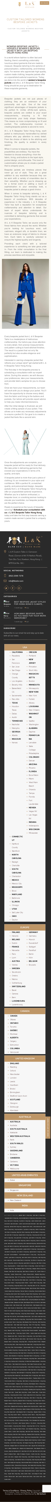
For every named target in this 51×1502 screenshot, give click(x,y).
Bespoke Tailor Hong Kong (22, 1383)
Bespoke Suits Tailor (12, 1336)
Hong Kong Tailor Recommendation (34, 1319)
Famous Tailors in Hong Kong (27, 1291)
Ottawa (13, 1020)
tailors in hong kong (40, 1229)
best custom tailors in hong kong (15, 1243)
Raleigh (15, 862)
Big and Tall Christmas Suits (38, 1445)
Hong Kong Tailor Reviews (19, 1426)
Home (24, 26)
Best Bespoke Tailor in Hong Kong (20, 1358)
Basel (14, 990)
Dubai (12, 1180)
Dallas (14, 714)
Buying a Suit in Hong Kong (18, 1361)
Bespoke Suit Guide (18, 1302)
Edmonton (14, 1045)
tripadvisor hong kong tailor (16, 1249)
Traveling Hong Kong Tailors (25, 1378)
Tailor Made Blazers (16, 1468)
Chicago (15, 905)
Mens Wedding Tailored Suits (24, 1316)
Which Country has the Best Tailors (32, 1308)
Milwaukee (33, 833)
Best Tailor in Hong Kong (36, 1397)
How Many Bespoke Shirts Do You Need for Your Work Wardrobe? (30, 615)
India (12, 1210)
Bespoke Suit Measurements (26, 1448)
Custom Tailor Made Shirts (29, 1403)
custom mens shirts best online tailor (27, 1223)
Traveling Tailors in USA (39, 1378)
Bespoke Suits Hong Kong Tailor (31, 1406)
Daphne (32, 732)
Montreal (13, 1034)
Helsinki (15, 936)
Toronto (13, 1027)
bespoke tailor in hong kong (25, 1235)
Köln (31, 958)
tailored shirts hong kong (15, 1226)
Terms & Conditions (11, 1490)
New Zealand (15, 1200)
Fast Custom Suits (37, 1476)
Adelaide (13, 1133)
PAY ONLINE (44, 3)
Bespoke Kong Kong (40, 1274)
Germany (33, 936)
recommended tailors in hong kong (27, 1218)
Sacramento (17, 696)
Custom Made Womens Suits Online (16, 1339)
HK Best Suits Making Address (32, 1361)
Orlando (32, 790)
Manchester (15, 1074)
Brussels (32, 965)
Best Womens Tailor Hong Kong (37, 1288)
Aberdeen (14, 1110)
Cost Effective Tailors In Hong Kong (23, 1459)
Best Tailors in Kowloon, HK (29, 1271)
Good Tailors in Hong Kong (35, 1280)
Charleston (16, 876)
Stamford (15, 851)
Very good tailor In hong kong (21, 1237)
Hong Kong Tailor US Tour (33, 1285)
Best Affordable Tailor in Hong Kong (30, 1375)
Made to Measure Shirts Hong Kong (13, 1403)
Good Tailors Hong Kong (16, 1442)
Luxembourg (17, 1005)
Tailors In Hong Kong (40, 1468)
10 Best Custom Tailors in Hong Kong (25, 1266)
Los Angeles (17, 681)
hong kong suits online (37, 1235)
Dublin (14, 943)
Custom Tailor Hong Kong (19, 1431)
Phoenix (32, 768)
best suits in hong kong (13, 1221)
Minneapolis (34, 688)
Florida (32, 797)
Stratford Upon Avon (18, 1096)
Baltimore (16, 898)
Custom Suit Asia (35, 1454)
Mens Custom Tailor (26, 1473)
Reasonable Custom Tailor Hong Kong (24, 1296)
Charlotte (16, 866)
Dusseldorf (33, 943)
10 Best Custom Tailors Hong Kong (13, 1386)
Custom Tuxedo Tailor (33, 1392)
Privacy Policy (26, 1490)
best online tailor (14, 1223)
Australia (13, 1125)
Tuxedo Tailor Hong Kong (21, 1392)
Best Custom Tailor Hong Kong (18, 1294)
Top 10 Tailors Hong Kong (27, 1386)
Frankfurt (32, 950)
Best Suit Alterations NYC (15, 1451)
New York (33, 696)
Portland (32, 656)
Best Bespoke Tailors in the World (32, 1302)
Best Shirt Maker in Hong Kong (38, 1232)
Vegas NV (33, 811)
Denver (32, 761)
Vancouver (14, 1052)
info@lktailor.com (16, 580)
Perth (12, 1140)
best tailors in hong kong (10, 1251)
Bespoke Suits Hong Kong (17, 1406)
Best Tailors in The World (11, 1423)
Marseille (15, 950)
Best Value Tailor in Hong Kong (25, 1353)
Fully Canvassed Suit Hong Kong (37, 1420)
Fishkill (32, 699)
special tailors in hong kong (36, 1251)
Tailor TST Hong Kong (20, 1277)
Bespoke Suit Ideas (9, 1302)
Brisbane (13, 1154)
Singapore (14, 1190)
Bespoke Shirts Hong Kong (33, 1434)
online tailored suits (37, 1226)
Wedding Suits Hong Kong (35, 1389)
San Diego (16, 670)
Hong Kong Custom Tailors (21, 1282)
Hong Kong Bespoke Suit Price (15, 1417)
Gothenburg (17, 983)
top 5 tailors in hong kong (23, 1251)
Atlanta (14, 735)
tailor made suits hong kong (30, 1243)
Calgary (13, 1041)
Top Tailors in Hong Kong (36, 1260)
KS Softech (41, 1494)
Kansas (15, 743)
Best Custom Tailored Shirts (11, 1471)
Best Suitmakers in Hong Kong (24, 1372)
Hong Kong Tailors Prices (34, 1341)
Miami (31, 779)
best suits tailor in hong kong (11, 1235)
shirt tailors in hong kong (13, 1246)
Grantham (14, 1085)
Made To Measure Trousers (23, 1454)
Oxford (13, 1071)
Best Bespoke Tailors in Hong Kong (23, 1268)
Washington (34, 724)
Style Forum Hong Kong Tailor (32, 1437)
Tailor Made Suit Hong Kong (14, 1462)
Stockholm (16, 972)
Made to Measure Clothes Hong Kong (31, 1409)
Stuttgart (32, 947)
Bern (14, 997)
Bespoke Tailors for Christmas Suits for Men (20, 1445)
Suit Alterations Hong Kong (32, 1428)
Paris (14, 954)
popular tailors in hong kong (30, 1249)
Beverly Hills (17, 685)
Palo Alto (15, 699)
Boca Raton (33, 775)
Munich (32, 940)
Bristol (12, 1089)
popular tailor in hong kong (25, 1215)
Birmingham (15, 1092)
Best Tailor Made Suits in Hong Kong (16, 1319)
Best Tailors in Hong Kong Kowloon (20, 1369)
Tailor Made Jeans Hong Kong (24, 1327)
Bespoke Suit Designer (13, 1299)
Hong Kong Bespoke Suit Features (37, 1299)
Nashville (15, 724)
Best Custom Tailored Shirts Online (27, 1471)
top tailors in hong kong (24, 1221)
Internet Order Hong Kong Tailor (20, 1367)
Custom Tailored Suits (16, 1274)
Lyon (14, 958)
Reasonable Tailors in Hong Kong (31, 1355)
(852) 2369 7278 (16, 575)
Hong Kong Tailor (23, 1341)
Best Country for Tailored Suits (15, 1308)
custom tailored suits (36, 1221)
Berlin (31, 954)
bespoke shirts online (27, 1226)
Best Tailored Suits (17, 1305)
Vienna (15, 965)
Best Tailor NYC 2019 (27, 1451)
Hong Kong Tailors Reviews (32, 1277)
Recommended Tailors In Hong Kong (30, 1462)
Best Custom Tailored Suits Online (24, 1476)
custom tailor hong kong (19, 1240)
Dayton (15, 920)
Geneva (15, 994)
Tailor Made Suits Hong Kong (21, 1324)
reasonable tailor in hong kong (11, 1218)
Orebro (15, 976)
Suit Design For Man (37, 1473)
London (13, 1078)
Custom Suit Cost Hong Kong (30, 1417)
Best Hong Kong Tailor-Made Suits (20, 1280)
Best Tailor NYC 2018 (38, 1451)
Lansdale (32, 743)
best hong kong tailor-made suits (27, 1246)
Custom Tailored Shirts (28, 1274)
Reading (13, 1067)
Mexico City (17, 884)
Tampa (32, 793)
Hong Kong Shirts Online (16, 1395)
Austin (14, 717)
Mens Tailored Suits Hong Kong (28, 1310)
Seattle (31, 721)
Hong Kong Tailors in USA (20, 1285)
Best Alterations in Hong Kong (16, 1355)
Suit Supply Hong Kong (28, 1442)
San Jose (15, 667)
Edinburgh (14, 1107)
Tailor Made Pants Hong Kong (21, 1397)
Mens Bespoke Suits (23, 1299)
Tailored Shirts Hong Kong (21, 1465)
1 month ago (18, 608)
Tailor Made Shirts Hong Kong (19, 1364)
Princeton (33, 667)
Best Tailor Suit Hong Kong (15, 1271)
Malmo (15, 979)
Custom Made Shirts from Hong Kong (32, 1395)
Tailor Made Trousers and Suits (34, 1364)
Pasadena (16, 656)
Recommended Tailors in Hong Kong (21, 1260)
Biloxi (14, 891)
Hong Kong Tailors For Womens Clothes (19, 1288)
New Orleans (34, 710)
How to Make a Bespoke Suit (12, 1448)
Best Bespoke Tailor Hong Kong (30, 1322)
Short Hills (33, 670)
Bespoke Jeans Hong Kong (14, 1330)
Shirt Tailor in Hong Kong (10, 1232)
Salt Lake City (17, 912)
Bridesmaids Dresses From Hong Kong (19, 1389)
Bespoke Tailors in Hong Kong (25, 1400)
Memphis (16, 728)
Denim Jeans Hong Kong (18, 1440)
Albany (32, 703)
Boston (32, 681)
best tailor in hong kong (39, 1215)
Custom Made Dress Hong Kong (12, 1291)
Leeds (12, 1082)
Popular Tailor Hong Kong (32, 1294)
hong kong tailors (19, 1229)
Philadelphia (34, 753)
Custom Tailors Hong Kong (35, 1282)
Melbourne (14, 1169)
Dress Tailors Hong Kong (33, 1367)
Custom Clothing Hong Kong (11, 1353)
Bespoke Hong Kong (15, 1313)
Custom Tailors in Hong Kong (38, 1350)
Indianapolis (34, 826)
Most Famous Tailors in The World (27, 1423)
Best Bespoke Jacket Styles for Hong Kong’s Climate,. (30, 603)
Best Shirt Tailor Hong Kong (23, 1232)
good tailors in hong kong (35, 1237)
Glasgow (13, 1103)
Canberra (14, 1162)
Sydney (13, 1147)
